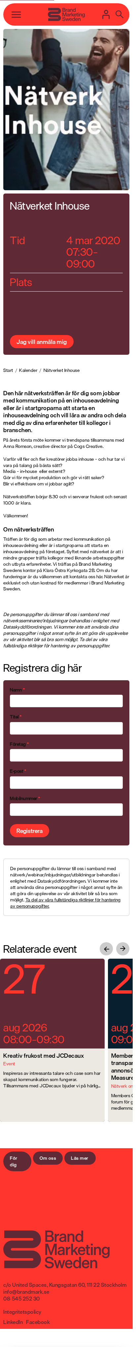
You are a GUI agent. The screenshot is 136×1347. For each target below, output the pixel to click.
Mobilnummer (25, 798)
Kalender (28, 370)
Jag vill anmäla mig (42, 342)
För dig (13, 1161)
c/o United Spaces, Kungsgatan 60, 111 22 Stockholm (64, 1285)
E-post (18, 771)
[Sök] (119, 14)
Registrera (30, 831)
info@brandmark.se (26, 1291)
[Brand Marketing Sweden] (66, 14)
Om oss (48, 1158)
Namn (17, 690)
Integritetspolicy (22, 1312)
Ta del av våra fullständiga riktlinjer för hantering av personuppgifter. (65, 903)
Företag (19, 744)
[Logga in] (106, 14)
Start (8, 370)
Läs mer (79, 1158)
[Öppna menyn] (16, 14)
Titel (16, 717)
